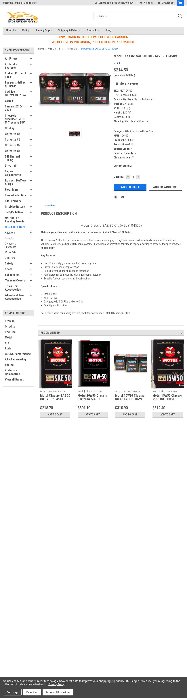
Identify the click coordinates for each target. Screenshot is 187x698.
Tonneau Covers (15, 280)
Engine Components (13, 173)
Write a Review (127, 83)
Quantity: (119, 176)
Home (41, 49)
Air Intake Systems (11, 66)
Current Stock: (122, 165)
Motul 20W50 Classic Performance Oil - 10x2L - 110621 (92, 399)
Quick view (130, 385)
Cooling (10, 128)
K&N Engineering (15, 359)
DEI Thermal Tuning (12, 158)
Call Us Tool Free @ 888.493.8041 (116, 2)
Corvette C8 (12, 151)
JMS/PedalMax (14, 212)
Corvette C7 (12, 145)
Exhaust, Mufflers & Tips (15, 182)
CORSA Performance (18, 354)
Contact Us (93, 30)
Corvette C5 (12, 134)
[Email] (122, 197)
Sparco (9, 365)
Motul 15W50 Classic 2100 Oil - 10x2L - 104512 (167, 399)
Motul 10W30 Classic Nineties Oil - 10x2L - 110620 (130, 399)
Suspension (12, 275)
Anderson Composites (12, 372)
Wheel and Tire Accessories (14, 297)
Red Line (10, 332)
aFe (7, 343)
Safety (9, 263)
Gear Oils (9, 238)
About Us (10, 30)
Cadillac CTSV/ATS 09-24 (15, 93)
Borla (8, 348)
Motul (8, 337)
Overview (50, 205)
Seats (8, 269)
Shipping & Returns (69, 30)
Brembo (10, 321)
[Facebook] (116, 197)
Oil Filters (10, 258)
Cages (9, 101)
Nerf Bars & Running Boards (14, 219)
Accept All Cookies (57, 692)
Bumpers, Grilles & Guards (15, 84)
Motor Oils (10, 252)
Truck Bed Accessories (13, 287)
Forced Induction (15, 195)
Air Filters (11, 58)
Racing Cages (44, 30)
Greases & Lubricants (10, 245)
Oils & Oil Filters (15, 227)
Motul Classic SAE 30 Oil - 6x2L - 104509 (99, 49)
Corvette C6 (12, 139)
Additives (10, 232)
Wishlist (148, 2)
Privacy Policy (56, 684)
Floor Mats (11, 189)
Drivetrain (11, 165)
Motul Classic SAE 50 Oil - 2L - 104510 (55, 397)
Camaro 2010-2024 (13, 108)
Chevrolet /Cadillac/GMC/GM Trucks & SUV (15, 119)
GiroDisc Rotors (15, 206)
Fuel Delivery (13, 201)
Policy (26, 30)
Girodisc (10, 326)
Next (182, 332)
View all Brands (14, 379)
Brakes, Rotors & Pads (15, 75)
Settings (12, 692)
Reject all (32, 692)
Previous (179, 332)
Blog (108, 30)
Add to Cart (55, 414)
